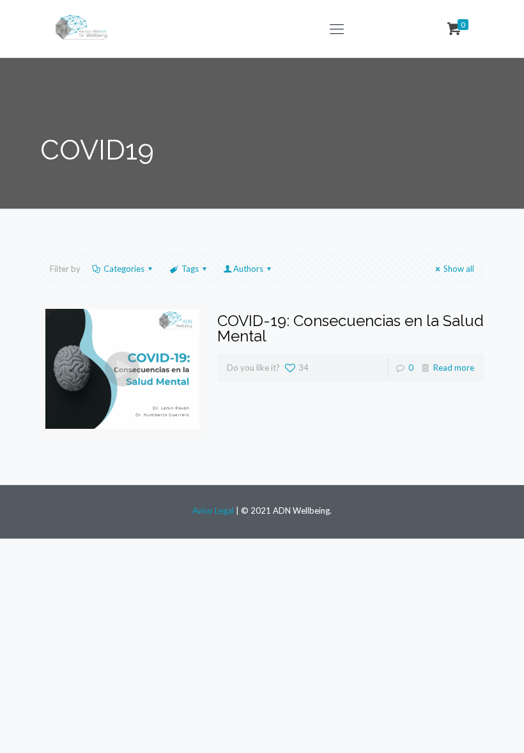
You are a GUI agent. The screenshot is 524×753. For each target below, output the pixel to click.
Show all (458, 269)
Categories (124, 269)
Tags (190, 269)
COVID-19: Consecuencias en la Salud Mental (350, 328)
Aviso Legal (214, 510)
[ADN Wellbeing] (82, 28)
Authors (248, 269)
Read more (453, 367)
